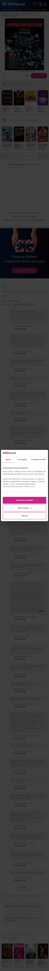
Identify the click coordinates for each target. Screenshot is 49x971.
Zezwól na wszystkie (24, 500)
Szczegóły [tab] (22, 459)
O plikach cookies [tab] (38, 459)
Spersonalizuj (23, 508)
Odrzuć (24, 516)
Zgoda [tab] (8, 459)
